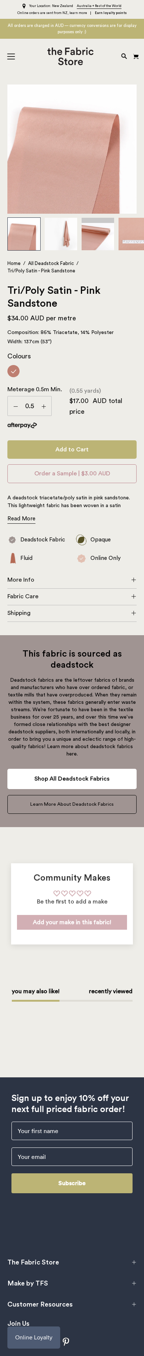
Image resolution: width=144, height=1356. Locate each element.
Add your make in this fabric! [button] (72, 922)
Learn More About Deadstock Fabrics (72, 804)
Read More (21, 519)
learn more (78, 13)
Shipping (19, 613)
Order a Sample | (72, 473)
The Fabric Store (33, 1262)
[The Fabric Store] (72, 56)
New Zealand (62, 6)
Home (14, 263)
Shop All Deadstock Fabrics (72, 779)
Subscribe (72, 1183)
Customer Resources (40, 1304)
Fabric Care (22, 596)
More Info (20, 580)
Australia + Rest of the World (99, 6)
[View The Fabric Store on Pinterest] (66, 1342)
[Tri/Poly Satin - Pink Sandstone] (24, 234)
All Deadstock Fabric (51, 263)
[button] (123, 56)
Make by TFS (27, 1283)
